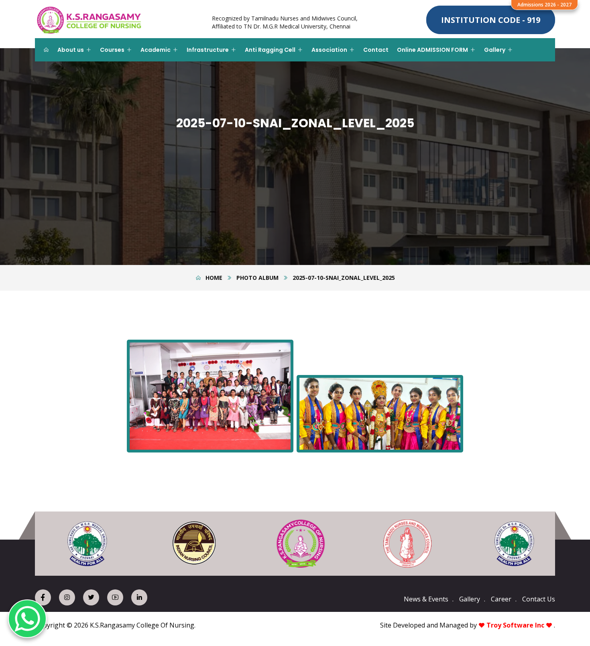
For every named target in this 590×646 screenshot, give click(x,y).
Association (329, 50)
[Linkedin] (139, 597)
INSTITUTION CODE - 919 (490, 19)
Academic (155, 50)
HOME (213, 277)
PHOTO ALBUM (257, 277)
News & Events (426, 599)
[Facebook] (43, 597)
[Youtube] (115, 597)
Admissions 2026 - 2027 (544, 4)
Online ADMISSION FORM (432, 50)
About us (70, 50)
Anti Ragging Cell (270, 50)
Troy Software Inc (515, 625)
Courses (112, 50)
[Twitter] (91, 597)
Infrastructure (208, 50)
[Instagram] (67, 597)
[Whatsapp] (27, 618)
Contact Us (538, 599)
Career (501, 599)
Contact (376, 50)
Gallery (494, 50)
